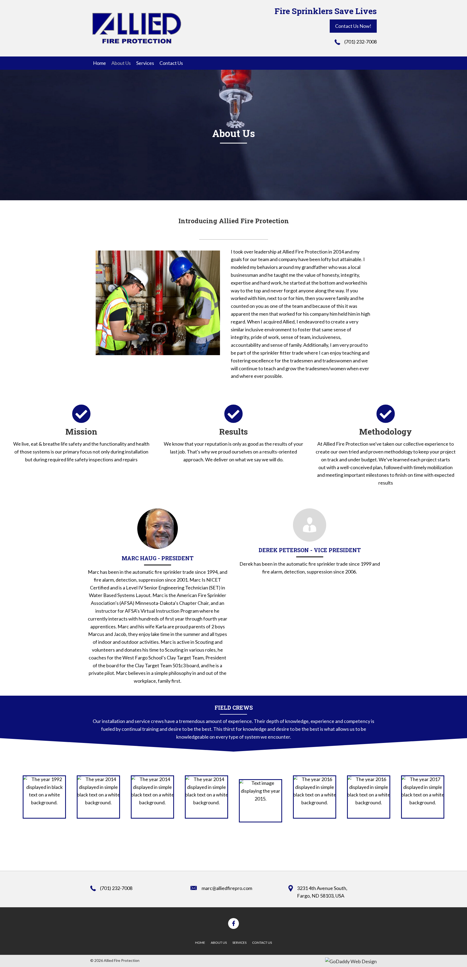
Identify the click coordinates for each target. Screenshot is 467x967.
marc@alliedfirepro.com (227, 888)
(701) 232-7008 (360, 42)
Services (239, 943)
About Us (219, 943)
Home (200, 943)
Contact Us (262, 943)
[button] (353, 26)
